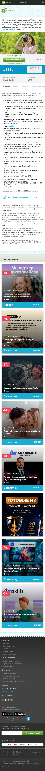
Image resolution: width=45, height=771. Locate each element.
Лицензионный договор (11, 676)
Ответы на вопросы (9, 654)
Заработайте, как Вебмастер (12, 664)
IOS (30, 93)
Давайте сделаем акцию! (11, 661)
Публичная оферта (9, 679)
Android (37, 93)
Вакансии (6, 649)
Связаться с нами (7, 691)
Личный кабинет (43, 2)
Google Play (20, 714)
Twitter (9, 700)
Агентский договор (9, 673)
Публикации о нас (9, 646)
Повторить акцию (14, 59)
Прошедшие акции (9, 666)
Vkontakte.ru (6, 700)
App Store (7, 714)
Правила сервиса (8, 651)
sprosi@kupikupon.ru (9, 688)
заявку (22, 135)
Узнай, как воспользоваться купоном (22, 197)
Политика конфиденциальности (14, 681)
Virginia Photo (28, 98)
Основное (6, 87)
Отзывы (25, 87)
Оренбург (22, 2)
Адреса (15, 87)
